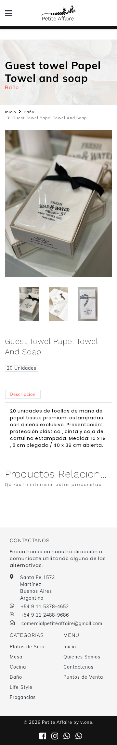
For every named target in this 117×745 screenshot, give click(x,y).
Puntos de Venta (83, 677)
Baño (29, 111)
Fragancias (23, 697)
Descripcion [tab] (23, 394)
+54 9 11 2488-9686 (45, 615)
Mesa (16, 657)
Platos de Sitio (27, 647)
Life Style (21, 687)
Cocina (18, 667)
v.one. (87, 722)
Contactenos (78, 667)
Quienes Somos (81, 657)
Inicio (10, 111)
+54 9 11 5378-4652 (45, 606)
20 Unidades (21, 368)
